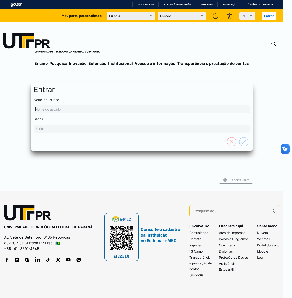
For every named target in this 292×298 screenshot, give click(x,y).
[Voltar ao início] (29, 213)
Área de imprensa (232, 233)
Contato (195, 239)
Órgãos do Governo (260, 4)
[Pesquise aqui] (272, 210)
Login (261, 257)
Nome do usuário (46, 100)
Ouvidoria (196, 275)
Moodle (262, 251)
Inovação (78, 63)
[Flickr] (17, 260)
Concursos (227, 245)
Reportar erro (239, 180)
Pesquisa (58, 63)
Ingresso (195, 245)
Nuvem (262, 233)
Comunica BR (146, 4)
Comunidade (198, 233)
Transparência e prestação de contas (213, 63)
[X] (58, 260)
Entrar (269, 16)
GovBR (16, 5)
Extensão (97, 63)
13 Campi (196, 251)
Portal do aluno (268, 245)
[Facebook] (7, 260)
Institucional (120, 63)
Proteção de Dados (233, 257)
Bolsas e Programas (233, 239)
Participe (207, 4)
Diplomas (226, 251)
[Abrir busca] (273, 44)
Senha (38, 119)
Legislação (230, 4)
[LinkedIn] (37, 260)
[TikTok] (48, 260)
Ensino (41, 63)
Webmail (263, 239)
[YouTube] (68, 260)
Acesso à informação (177, 4)
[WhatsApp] (78, 260)
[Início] (51, 43)
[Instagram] (27, 260)
